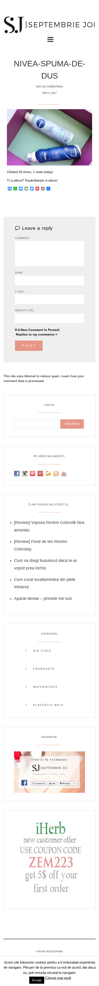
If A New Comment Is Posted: (37, 330)
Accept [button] (36, 980)
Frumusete (44, 668)
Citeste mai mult (58, 978)
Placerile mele (48, 705)
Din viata (42, 650)
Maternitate (45, 686)
